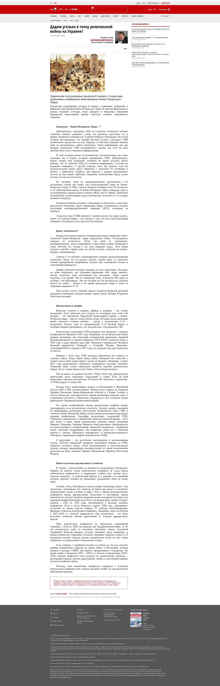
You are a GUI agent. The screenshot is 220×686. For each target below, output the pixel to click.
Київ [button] (51, 9)
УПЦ (100, 594)
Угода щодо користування (112, 620)
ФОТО (144, 3)
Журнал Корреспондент (139, 610)
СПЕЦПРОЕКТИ (165, 3)
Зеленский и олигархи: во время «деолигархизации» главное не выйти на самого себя (150, 54)
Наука (95, 16)
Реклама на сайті (83, 613)
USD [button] (66, 9)
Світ (79, 16)
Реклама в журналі (149, 627)
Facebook (56, 610)
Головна (53, 16)
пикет (97, 594)
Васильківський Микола (102, 40)
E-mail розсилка (59, 625)
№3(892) (146, 613)
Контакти (80, 610)
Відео (77, 20)
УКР (55, 3)
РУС (51, 3)
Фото (71, 20)
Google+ (56, 617)
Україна (63, 16)
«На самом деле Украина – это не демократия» (150, 37)
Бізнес (86, 16)
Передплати (147, 629)
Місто (72, 16)
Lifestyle (124, 16)
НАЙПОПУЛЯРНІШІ (153, 3)
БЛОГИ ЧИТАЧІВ (137, 16)
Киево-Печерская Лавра (109, 594)
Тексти (65, 20)
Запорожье (76, 594)
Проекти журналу (148, 625)
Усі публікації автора (140, 24)
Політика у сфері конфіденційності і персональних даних (110, 614)
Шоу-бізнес (105, 16)
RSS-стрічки (57, 621)
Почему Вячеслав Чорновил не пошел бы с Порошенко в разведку (148, 45)
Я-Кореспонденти (55, 20)
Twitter (55, 614)
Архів (145, 623)
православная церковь (87, 594)
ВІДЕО (138, 3)
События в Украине (61, 594)
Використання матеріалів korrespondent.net (86, 617)
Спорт (115, 16)
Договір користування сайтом (113, 609)
